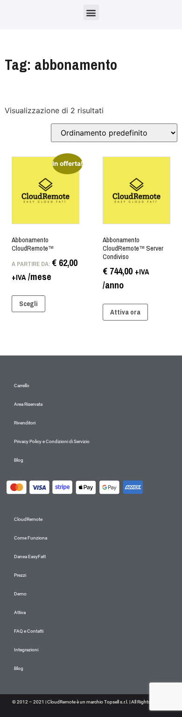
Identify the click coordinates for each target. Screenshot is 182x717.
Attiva (20, 612)
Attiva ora (125, 312)
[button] (91, 12)
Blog (18, 460)
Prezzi (20, 575)
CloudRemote (28, 519)
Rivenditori (24, 423)
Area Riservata (28, 404)
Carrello (21, 385)
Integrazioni (26, 650)
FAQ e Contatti (28, 631)
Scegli (28, 303)
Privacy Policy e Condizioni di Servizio (52, 441)
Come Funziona (30, 538)
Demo (20, 594)
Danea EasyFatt (30, 556)
